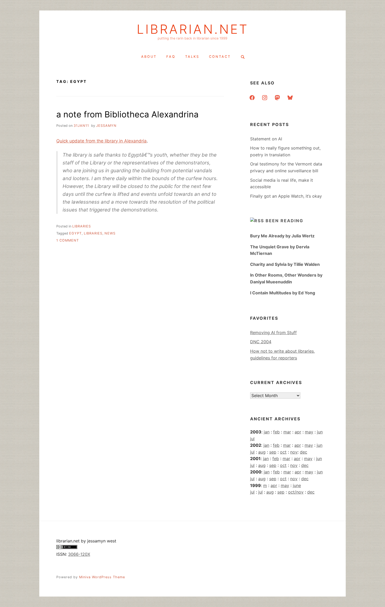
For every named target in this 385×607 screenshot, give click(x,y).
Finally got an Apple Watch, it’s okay (286, 196)
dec (303, 452)
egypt (75, 233)
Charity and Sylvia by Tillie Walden (285, 264)
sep (272, 452)
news (110, 233)
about (149, 57)
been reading (284, 220)
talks (192, 57)
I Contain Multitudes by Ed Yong (282, 292)
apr (298, 431)
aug (262, 452)
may (309, 431)
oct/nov (296, 492)
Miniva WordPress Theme (102, 577)
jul (252, 438)
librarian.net (193, 29)
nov (294, 452)
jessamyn (106, 126)
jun (320, 431)
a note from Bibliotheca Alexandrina (127, 114)
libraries (81, 226)
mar (287, 431)
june (297, 485)
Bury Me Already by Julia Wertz (282, 235)
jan (267, 431)
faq (170, 57)
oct (283, 452)
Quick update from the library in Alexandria (101, 141)
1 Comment (67, 240)
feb (276, 431)
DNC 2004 (260, 341)
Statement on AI (266, 138)
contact (220, 57)
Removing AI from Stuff (273, 332)
